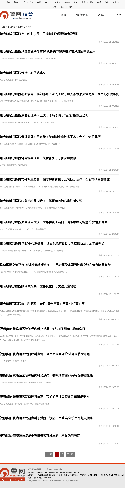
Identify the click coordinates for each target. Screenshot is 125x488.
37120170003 (42, 475)
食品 (83, 2)
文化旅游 (56, 2)
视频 (70, 7)
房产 (47, 2)
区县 (101, 15)
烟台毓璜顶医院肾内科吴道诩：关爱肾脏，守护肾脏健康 (38, 158)
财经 (39, 2)
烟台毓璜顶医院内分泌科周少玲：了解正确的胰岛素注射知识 (41, 200)
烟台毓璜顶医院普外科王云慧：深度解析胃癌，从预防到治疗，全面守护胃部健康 (55, 179)
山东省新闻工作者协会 (42, 478)
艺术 (114, 2)
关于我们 (31, 469)
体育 (107, 2)
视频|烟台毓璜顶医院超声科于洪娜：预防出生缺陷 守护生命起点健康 (46, 418)
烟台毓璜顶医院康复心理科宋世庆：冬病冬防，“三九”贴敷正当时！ (45, 115)
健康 (76, 2)
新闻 (16, 2)
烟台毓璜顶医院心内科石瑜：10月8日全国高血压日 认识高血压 (42, 303)
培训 (91, 2)
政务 (31, 2)
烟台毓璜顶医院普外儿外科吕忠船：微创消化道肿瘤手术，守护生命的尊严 (50, 136)
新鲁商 (67, 2)
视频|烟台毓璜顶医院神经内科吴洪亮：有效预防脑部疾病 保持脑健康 (46, 375)
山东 (23, 2)
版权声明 (57, 469)
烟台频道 (11, 27)
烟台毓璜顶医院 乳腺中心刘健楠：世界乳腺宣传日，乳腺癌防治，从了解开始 (52, 243)
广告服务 (48, 469)
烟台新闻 (82, 15)
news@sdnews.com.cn (69, 472)
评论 (55, 7)
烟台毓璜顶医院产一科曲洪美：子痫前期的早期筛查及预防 (39, 34)
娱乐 (99, 2)
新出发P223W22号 (71, 475)
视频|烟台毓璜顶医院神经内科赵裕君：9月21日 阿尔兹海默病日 (42, 329)
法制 (62, 7)
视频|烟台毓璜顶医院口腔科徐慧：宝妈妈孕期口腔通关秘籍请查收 (44, 396)
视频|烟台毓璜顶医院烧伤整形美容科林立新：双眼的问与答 (40, 435)
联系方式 (39, 469)
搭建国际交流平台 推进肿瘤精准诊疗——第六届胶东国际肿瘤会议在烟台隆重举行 (55, 264)
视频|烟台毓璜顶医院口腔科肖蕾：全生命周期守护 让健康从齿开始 (45, 354)
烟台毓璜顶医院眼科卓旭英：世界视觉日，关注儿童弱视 (38, 286)
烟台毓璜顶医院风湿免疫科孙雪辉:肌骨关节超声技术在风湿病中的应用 (48, 51)
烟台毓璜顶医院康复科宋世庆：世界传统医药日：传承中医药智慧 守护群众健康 (53, 222)
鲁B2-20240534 (96, 475)
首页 (8, 2)
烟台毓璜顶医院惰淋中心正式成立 (23, 72)
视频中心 (21, 27)
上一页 (49, 454)
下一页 (70, 454)
